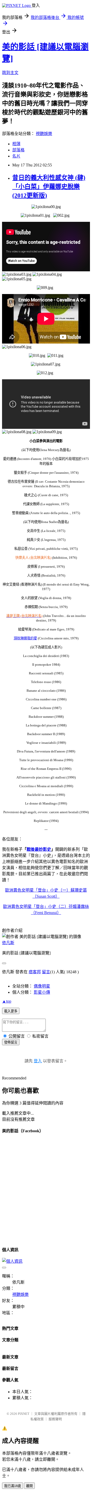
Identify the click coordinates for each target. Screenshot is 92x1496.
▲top (6, 1001)
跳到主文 (10, 72)
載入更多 (10, 1011)
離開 (29, 1486)
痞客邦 (35, 972)
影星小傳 (42, 992)
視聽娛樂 (44, 133)
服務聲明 (55, 1419)
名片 (16, 156)
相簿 (16, 144)
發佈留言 (10, 1042)
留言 (46, 972)
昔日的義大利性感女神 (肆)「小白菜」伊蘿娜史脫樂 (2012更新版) (48, 186)
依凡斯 (8, 943)
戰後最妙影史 (39, 849)
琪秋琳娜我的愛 (25, 638)
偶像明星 (42, 986)
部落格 (18, 150)
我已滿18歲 (12, 1486)
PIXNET (23, 1414)
